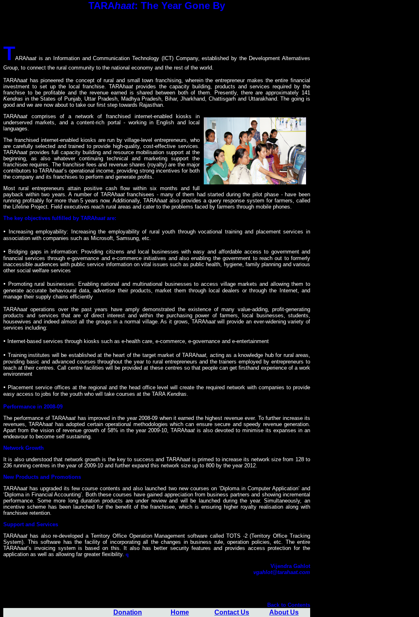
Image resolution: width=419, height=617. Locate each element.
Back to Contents (288, 605)
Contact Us (231, 612)
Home (180, 612)
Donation (127, 612)
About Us (284, 612)
